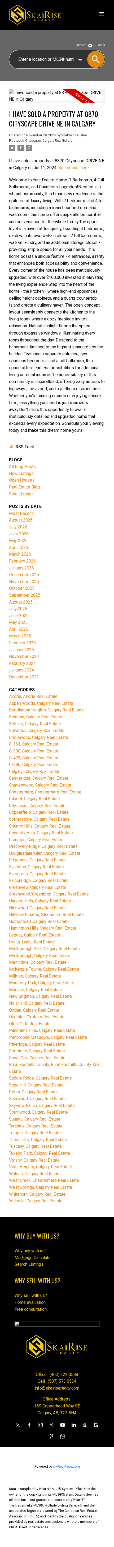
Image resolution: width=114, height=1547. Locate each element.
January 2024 (21, 670)
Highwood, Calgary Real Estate (37, 907)
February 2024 (22, 663)
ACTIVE (81, 45)
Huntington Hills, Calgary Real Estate (42, 928)
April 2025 (18, 629)
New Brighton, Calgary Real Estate (40, 996)
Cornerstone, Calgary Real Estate (39, 819)
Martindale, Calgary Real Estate (38, 962)
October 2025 (21, 588)
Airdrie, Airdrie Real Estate (33, 696)
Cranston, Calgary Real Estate (36, 839)
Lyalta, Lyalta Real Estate (32, 942)
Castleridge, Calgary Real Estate (38, 778)
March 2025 (20, 635)
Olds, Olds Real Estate (30, 1023)
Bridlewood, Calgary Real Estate (38, 737)
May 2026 (18, 540)
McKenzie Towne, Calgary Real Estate (44, 969)
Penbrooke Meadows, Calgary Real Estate (48, 1037)
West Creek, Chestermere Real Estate (44, 1180)
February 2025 (22, 642)
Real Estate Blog (24, 487)
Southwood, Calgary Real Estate (38, 1112)
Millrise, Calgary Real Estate (35, 976)
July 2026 (18, 527)
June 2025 (19, 615)
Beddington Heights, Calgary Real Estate (46, 710)
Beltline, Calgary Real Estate (35, 723)
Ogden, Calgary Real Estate (34, 1010)
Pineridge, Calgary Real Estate (37, 1044)
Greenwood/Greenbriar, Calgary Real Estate (49, 894)
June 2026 (19, 533)
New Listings (21, 473)
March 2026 (20, 554)
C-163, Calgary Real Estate (33, 744)
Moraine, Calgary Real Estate (35, 989)
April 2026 (18, 547)
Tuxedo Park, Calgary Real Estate (39, 1153)
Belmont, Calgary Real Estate (35, 716)
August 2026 (21, 520)
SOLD (101, 45)
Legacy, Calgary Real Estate (34, 935)
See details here (73, 167)
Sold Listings (21, 493)
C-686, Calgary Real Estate (33, 764)
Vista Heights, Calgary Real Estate (40, 1166)
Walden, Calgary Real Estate (35, 1173)
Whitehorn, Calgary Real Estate (37, 1194)
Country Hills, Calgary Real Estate (40, 826)
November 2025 (24, 581)
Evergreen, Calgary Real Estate (37, 873)
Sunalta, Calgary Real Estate (34, 1119)
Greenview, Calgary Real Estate (37, 887)
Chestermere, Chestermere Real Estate (45, 792)
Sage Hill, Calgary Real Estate (36, 1085)
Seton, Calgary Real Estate (33, 1091)
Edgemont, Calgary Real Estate (37, 859)
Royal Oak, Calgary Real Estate (37, 1057)
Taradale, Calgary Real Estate (36, 1126)
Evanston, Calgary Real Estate (36, 866)
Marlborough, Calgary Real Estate (39, 955)
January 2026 (21, 568)
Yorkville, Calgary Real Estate (36, 1200)
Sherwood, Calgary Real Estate (37, 1098)
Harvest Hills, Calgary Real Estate (40, 900)
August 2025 (21, 602)
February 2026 (22, 561)
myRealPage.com (66, 1466)
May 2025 (18, 622)
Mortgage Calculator (33, 1257)
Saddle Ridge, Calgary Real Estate (40, 1078)
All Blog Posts (22, 466)
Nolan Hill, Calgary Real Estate (37, 1003)
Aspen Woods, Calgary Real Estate (41, 703)
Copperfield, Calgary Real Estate (39, 812)
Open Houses (21, 480)
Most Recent (21, 513)
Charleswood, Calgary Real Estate (40, 785)
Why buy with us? (31, 1250)
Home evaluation (30, 1302)
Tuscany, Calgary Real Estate (35, 1146)
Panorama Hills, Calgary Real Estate (42, 1030)
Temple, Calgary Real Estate (35, 1132)
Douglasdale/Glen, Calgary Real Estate (44, 853)
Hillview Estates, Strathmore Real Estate (46, 914)
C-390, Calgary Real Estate (33, 751)
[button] (18, 1425)
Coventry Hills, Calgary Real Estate (41, 832)
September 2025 (24, 595)
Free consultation (31, 1309)
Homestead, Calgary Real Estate (39, 921)
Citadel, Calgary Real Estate (34, 798)
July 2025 (18, 608)
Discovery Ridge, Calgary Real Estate (43, 846)
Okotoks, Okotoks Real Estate (36, 1016)
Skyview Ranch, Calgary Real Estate (42, 1105)
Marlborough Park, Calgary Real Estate (44, 948)
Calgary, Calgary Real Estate (34, 771)
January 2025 (21, 649)
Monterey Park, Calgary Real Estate (41, 982)
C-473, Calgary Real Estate (33, 757)
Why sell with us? (31, 1295)
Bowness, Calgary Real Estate (36, 730)
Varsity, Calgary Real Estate (34, 1160)
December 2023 (24, 676)
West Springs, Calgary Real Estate (40, 1187)
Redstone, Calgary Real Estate (37, 1050)
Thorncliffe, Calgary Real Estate (38, 1139)
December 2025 (24, 574)
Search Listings (29, 1264)
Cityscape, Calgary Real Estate (48, 141)
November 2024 (24, 656)
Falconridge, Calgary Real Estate (39, 880)
